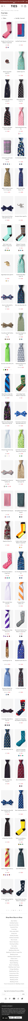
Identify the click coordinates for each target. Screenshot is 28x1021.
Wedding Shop (14, 948)
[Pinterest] (10, 999)
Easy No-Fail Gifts (14, 925)
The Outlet (14, 946)
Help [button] (2, 1003)
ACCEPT (10, 1017)
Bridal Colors (14, 958)
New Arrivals (14, 939)
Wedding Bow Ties (14, 971)
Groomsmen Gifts (14, 973)
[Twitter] (22, 999)
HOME (2, 10)
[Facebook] (18, 999)
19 (18, 910)
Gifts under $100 (14, 931)
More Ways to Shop (9, 10)
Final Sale (16, 10)
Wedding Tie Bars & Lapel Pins (14, 952)
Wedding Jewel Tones (14, 967)
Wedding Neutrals (14, 975)
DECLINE (18, 1017)
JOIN (23, 994)
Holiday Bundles (14, 935)
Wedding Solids (14, 979)
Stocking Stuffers (14, 944)
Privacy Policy (20, 1012)
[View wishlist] (22, 6)
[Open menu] (2, 6)
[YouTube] (14, 999)
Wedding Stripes (14, 977)
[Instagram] (6, 999)
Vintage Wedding (14, 969)
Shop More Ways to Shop (14, 917)
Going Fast (14, 933)
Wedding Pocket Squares (14, 956)
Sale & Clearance (14, 941)
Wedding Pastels (14, 960)
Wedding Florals (14, 981)
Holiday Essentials (14, 937)
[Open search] (4, 6)
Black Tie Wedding (14, 965)
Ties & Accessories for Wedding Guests (14, 983)
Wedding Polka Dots (14, 950)
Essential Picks (14, 927)
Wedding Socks (14, 954)
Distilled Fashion (14, 923)
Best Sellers (14, 920)
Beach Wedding (14, 962)
